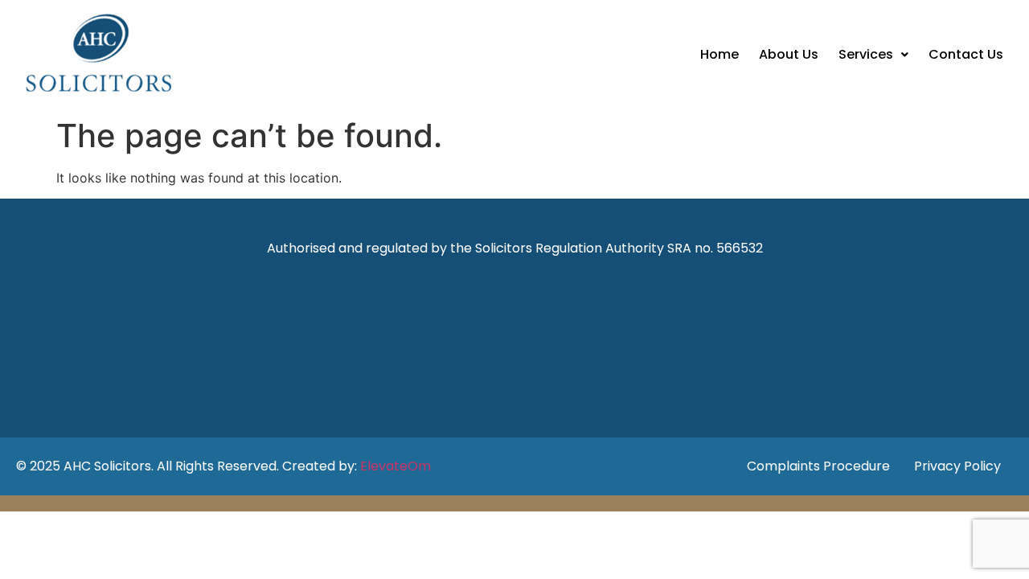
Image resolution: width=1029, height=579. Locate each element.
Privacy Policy (957, 466)
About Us (788, 54)
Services (865, 54)
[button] (873, 54)
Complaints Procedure (818, 466)
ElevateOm (395, 466)
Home (719, 54)
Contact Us (966, 54)
